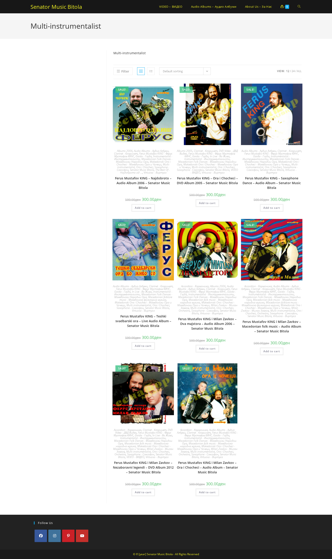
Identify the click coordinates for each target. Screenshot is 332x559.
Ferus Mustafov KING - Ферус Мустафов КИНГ (271, 153)
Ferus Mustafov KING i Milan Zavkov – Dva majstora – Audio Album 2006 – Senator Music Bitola (207, 324)
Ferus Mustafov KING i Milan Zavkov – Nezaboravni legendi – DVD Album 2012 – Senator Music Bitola (143, 467)
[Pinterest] (68, 536)
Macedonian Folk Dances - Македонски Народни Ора (144, 160)
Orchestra (184, 310)
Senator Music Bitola (56, 6)
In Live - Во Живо (220, 156)
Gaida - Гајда (144, 156)
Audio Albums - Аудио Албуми (151, 151)
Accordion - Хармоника (195, 286)
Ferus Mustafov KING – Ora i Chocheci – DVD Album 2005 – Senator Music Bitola (207, 180)
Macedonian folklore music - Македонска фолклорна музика (145, 298)
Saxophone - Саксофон (190, 170)
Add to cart (143, 208)
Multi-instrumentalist (204, 167)
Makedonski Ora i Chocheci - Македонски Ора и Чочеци (144, 163)
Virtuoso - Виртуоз (155, 172)
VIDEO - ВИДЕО (135, 457)
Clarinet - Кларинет (126, 153)
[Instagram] (54, 536)
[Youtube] (82, 536)
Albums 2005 (184, 151)
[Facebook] (41, 536)
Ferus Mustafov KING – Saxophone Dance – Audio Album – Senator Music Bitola (272, 183)
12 (287, 71)
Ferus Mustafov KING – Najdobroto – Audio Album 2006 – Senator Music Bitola (143, 183)
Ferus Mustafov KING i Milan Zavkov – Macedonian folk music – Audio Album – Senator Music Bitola (271, 326)
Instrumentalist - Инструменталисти (207, 159)
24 (293, 71)
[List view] (151, 71)
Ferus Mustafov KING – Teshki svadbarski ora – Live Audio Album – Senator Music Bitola (143, 321)
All (299, 71)
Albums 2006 (125, 151)
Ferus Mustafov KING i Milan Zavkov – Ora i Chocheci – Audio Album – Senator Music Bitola (207, 467)
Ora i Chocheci (144, 167)
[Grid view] (141, 71)
